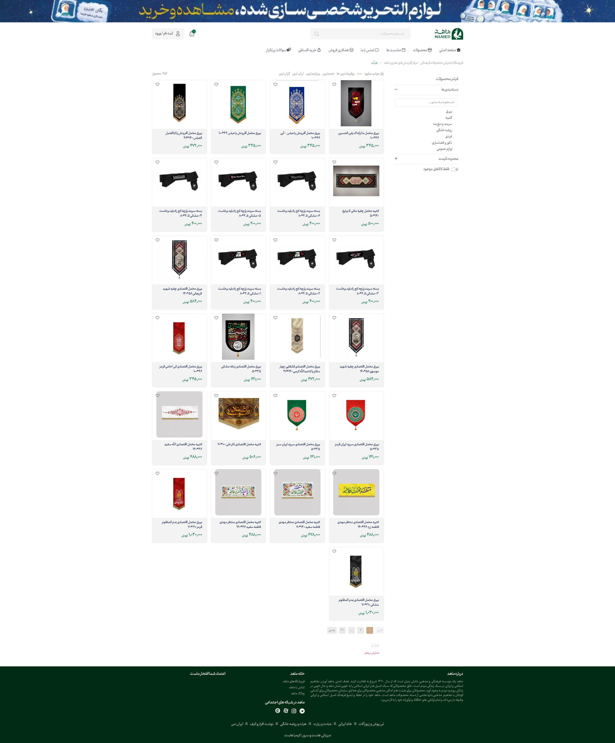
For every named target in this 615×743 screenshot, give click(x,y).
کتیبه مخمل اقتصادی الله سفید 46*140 (183, 447)
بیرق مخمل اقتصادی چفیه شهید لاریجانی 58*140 (182, 291)
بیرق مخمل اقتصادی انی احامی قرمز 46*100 (181, 369)
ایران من (237, 724)
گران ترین (284, 74)
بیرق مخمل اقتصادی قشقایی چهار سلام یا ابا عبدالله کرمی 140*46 (300, 369)
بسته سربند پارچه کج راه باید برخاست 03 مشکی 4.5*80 (357, 291)
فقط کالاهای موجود (436, 169)
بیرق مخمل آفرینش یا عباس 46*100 (240, 133)
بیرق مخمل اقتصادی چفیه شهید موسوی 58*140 (359, 369)
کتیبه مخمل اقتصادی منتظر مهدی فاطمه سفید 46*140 (240, 525)
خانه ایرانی (345, 724)
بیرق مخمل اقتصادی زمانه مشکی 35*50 (241, 369)
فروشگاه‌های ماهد (294, 681)
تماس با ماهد (297, 687)
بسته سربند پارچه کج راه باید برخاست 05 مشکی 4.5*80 (239, 214)
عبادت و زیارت (322, 724)
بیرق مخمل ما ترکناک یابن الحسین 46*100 (358, 136)
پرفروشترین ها (345, 74)
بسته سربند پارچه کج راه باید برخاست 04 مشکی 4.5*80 (180, 214)
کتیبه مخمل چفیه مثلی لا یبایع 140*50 (360, 214)
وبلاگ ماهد (298, 693)
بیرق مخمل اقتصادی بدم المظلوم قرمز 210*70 (182, 525)
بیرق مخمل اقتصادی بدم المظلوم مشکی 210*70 (359, 603)
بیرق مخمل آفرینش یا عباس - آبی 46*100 (300, 136)
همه (359, 74)
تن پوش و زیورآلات (371, 724)
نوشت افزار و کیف (261, 724)
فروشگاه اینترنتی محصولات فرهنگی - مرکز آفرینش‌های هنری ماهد (423, 63)
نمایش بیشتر (372, 653)
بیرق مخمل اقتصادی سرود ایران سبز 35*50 (298, 447)
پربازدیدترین (313, 74)
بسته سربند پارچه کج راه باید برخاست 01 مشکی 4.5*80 (239, 291)
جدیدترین (328, 74)
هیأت (374, 63)
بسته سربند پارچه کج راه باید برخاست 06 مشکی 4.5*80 (298, 214)
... (351, 630)
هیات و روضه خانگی (293, 724)
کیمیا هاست (292, 735)
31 (342, 630)
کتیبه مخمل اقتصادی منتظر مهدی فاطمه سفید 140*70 (299, 525)
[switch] (454, 169)
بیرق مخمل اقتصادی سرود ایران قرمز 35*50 (357, 447)
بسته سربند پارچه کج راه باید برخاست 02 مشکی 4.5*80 (298, 291)
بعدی (332, 630)
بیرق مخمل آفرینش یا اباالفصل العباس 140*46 (184, 136)
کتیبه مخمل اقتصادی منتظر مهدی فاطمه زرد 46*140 (358, 525)
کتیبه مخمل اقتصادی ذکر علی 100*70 (239, 444)
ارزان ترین (298, 74)
